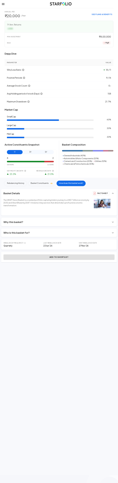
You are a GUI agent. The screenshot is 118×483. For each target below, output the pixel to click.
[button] (3, 4)
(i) (25, 243)
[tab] (15, 183)
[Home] (61, 4)
